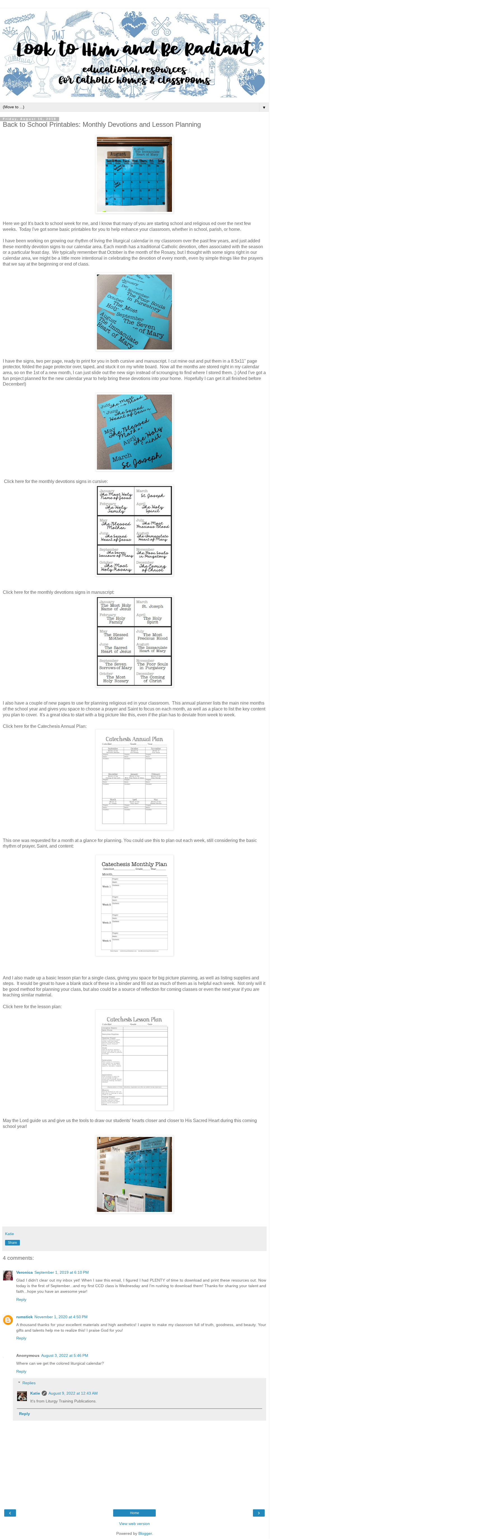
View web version (134, 1523)
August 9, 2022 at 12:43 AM (73, 1393)
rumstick (24, 1317)
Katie (35, 1393)
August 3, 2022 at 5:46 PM (64, 1355)
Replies (29, 1383)
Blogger (145, 1533)
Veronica (24, 1272)
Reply (21, 1299)
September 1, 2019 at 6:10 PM (61, 1272)
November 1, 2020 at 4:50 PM (61, 1317)
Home (134, 1513)
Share (12, 1243)
